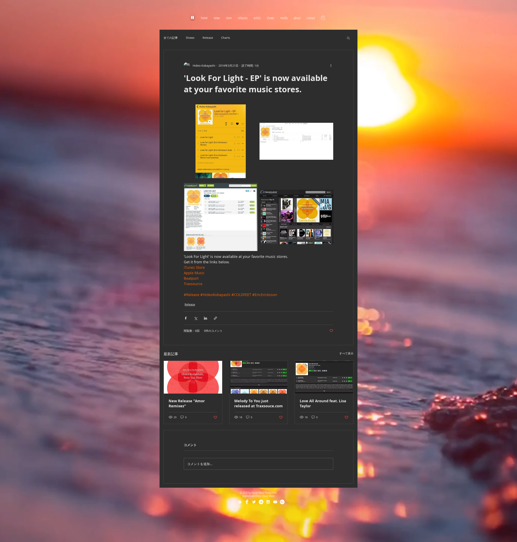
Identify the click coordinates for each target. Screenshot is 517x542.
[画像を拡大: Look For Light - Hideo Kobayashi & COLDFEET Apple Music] (220, 141)
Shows (190, 38)
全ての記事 (171, 38)
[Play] (192, 17)
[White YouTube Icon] (275, 502)
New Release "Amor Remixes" (187, 403)
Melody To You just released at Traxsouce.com (258, 403)
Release (208, 38)
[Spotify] (239, 502)
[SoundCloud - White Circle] (261, 502)
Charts (225, 38)
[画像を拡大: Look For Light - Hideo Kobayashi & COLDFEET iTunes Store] (296, 141)
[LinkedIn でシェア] (205, 318)
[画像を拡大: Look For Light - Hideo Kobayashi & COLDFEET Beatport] (220, 217)
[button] (323, 18)
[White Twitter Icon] (254, 502)
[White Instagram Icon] (268, 502)
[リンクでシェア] (215, 318)
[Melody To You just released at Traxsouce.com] (258, 377)
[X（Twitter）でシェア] (196, 318)
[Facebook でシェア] (186, 318)
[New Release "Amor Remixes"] (193, 377)
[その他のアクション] (330, 65)
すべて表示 (346, 353)
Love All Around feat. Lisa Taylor (323, 403)
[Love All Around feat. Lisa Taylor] (324, 377)
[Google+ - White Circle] (282, 502)
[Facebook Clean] (247, 502)
